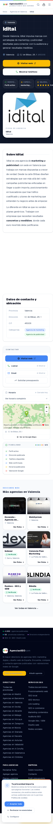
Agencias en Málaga (12, 715)
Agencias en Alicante (12, 711)
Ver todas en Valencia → (26, 608)
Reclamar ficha (9, 770)
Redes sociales (35, 729)
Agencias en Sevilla (12, 706)
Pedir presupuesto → (14, 673)
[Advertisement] (26, 263)
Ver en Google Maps (28, 437)
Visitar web (27, 63)
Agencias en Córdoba (13, 757)
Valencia (10, 54)
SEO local (32, 695)
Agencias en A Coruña (13, 748)
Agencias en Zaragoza (13, 723)
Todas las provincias (8, 688)
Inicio (5, 12)
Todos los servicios (37, 687)
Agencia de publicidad (35, 334)
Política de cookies (19, 798)
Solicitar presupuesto (28, 380)
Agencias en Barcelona (13, 698)
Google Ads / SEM (36, 720)
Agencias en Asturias (12, 740)
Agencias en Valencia (18, 12)
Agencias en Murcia (12, 727)
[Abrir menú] (49, 4)
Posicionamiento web (38, 691)
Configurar (14, 817)
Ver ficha (17, 527)
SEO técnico (34, 699)
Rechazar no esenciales (21, 810)
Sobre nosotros (35, 770)
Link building (33, 704)
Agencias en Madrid (12, 694)
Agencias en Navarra (12, 736)
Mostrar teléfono (28, 72)
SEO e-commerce (36, 708)
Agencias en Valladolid (13, 744)
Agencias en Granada (12, 732)
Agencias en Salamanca (14, 753)
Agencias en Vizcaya (12, 719)
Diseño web (33, 725)
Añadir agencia (35, 673)
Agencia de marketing (35, 330)
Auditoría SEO (34, 716)
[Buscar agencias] (38, 4)
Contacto (32, 774)
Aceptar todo (16, 804)
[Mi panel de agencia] (43, 4)
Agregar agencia (10, 774)
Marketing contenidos (38, 712)
